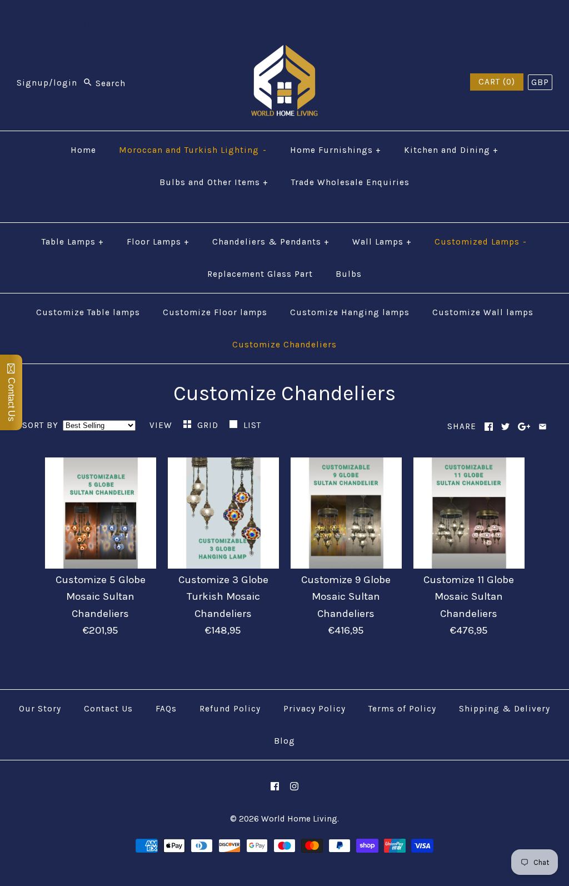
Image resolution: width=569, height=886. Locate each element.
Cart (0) (496, 82)
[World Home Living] (284, 53)
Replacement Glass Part (260, 274)
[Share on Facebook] (489, 426)
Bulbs (349, 274)
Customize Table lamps (88, 312)
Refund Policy (230, 709)
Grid (209, 425)
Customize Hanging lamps (350, 312)
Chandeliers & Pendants (271, 242)
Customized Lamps (481, 242)
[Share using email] (542, 426)
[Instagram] (294, 786)
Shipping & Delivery (504, 709)
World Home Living (299, 819)
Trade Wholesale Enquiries (350, 182)
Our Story (40, 709)
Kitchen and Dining (451, 150)
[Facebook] (275, 786)
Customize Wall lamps (482, 312)
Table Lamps (73, 242)
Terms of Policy (402, 709)
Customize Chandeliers (284, 345)
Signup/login (47, 83)
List (252, 425)
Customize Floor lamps (215, 312)
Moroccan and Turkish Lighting (193, 150)
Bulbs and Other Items (213, 182)
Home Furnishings (335, 150)
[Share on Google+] (524, 426)
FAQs (166, 709)
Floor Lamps (158, 242)
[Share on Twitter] (505, 426)
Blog (284, 741)
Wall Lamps (382, 242)
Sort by (40, 425)
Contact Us (108, 709)
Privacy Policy (314, 709)
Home (83, 150)
